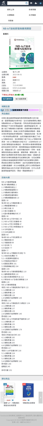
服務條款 (21, 418)
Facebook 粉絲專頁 (7, 415)
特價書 (10, 20)
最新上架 (10, 9)
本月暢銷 (32, 15)
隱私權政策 (37, 415)
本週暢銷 (10, 15)
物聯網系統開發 (29, 403)
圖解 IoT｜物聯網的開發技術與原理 (11, 404)
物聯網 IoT (17, 90)
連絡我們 (29, 415)
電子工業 (16, 72)
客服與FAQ (20, 415)
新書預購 (32, 9)
